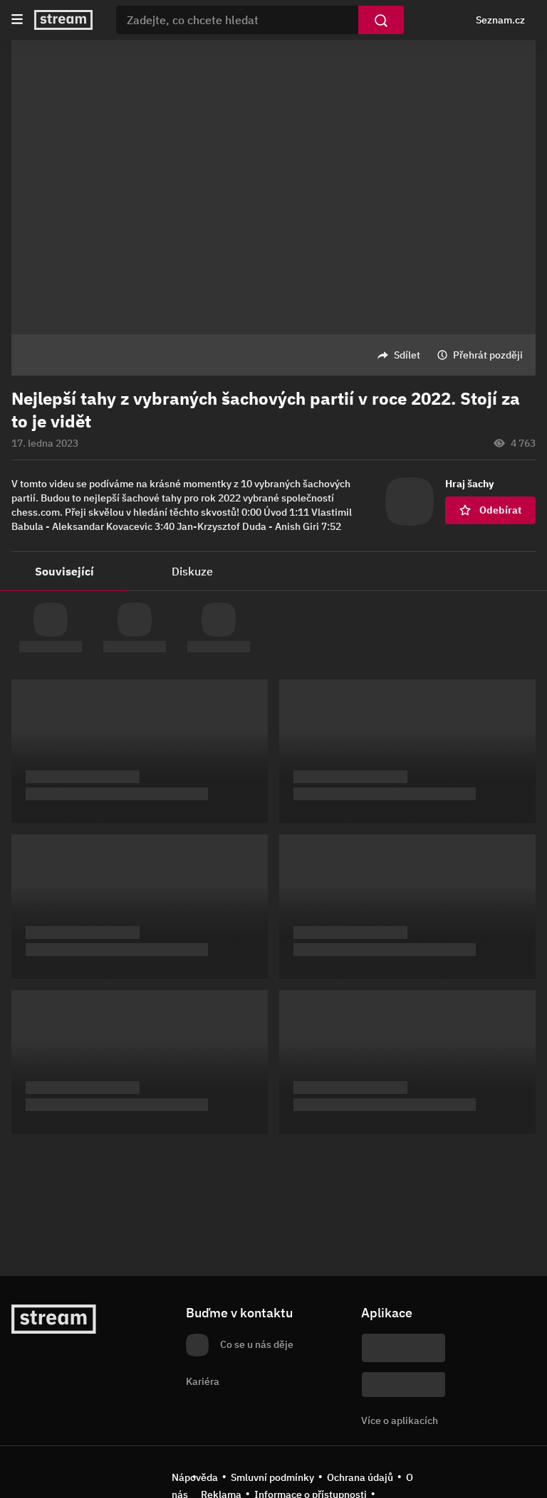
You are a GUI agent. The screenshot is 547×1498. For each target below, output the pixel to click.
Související (64, 571)
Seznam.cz (500, 20)
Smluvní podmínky (272, 1477)
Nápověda (195, 1477)
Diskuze (192, 571)
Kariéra (202, 1381)
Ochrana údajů (360, 1477)
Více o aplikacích (399, 1420)
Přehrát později (488, 355)
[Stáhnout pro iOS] (404, 1348)
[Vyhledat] (381, 20)
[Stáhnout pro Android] (404, 1384)
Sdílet (407, 355)
